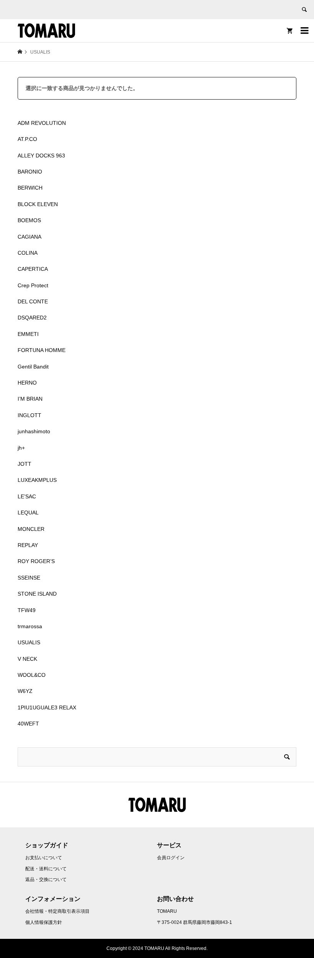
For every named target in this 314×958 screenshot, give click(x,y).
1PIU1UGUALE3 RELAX (47, 707)
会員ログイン (171, 857)
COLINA (28, 253)
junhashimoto (34, 431)
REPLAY (28, 545)
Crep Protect (33, 285)
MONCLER (31, 529)
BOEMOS (29, 220)
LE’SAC (27, 496)
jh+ (21, 448)
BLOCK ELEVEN (38, 204)
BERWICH (30, 188)
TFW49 (27, 610)
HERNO (27, 383)
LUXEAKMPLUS (37, 480)
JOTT (24, 464)
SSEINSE (29, 578)
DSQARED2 (32, 317)
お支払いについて (43, 857)
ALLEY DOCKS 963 (41, 155)
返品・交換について (46, 879)
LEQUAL (28, 512)
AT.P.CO (27, 139)
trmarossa (30, 626)
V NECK (27, 659)
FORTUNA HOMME (41, 350)
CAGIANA (29, 237)
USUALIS (29, 642)
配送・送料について (46, 868)
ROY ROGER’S (36, 561)
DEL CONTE (33, 301)
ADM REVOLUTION (42, 123)
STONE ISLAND (37, 594)
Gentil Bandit (33, 367)
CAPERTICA (33, 269)
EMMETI (28, 334)
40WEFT (28, 724)
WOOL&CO (32, 675)
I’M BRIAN (30, 399)
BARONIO (30, 172)
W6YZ (25, 691)
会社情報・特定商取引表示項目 (57, 911)
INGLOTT (29, 415)
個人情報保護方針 (43, 922)
